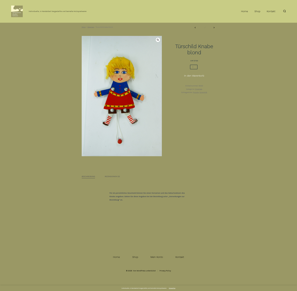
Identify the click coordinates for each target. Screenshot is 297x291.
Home (244, 11)
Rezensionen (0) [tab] (112, 176)
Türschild (203, 92)
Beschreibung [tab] (88, 176)
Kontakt (271, 11)
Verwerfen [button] (172, 288)
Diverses (90, 27)
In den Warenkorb (194, 75)
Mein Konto (156, 257)
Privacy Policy (165, 271)
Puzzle (196, 92)
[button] (158, 40)
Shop (257, 11)
